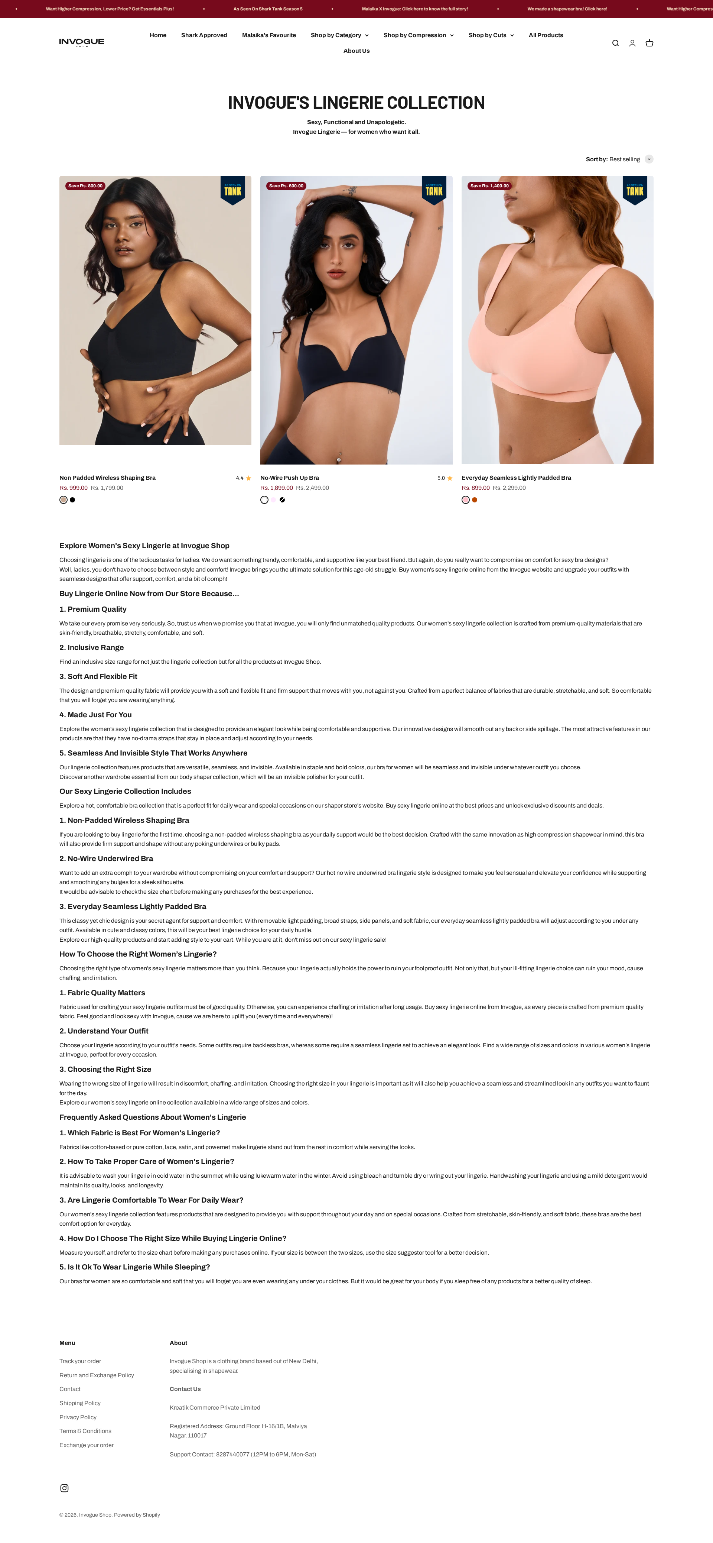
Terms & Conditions (85, 1431)
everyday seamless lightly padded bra (490, 921)
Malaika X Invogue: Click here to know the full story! (349, 9)
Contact (70, 1389)
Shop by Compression (415, 35)
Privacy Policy (78, 1417)
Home (158, 35)
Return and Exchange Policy (96, 1375)
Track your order (80, 1361)
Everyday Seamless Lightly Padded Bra (516, 478)
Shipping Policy (80, 1403)
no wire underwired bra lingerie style (383, 873)
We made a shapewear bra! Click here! (501, 9)
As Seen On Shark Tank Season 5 (201, 9)
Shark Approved (204, 35)
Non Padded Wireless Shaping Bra (107, 478)
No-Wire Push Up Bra (289, 478)
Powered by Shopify (137, 1515)
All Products (546, 35)
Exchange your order (86, 1445)
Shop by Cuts (488, 35)
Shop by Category (336, 35)
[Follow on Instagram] (64, 1488)
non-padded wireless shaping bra (258, 834)
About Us (357, 51)
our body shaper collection (204, 777)
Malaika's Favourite (269, 35)
